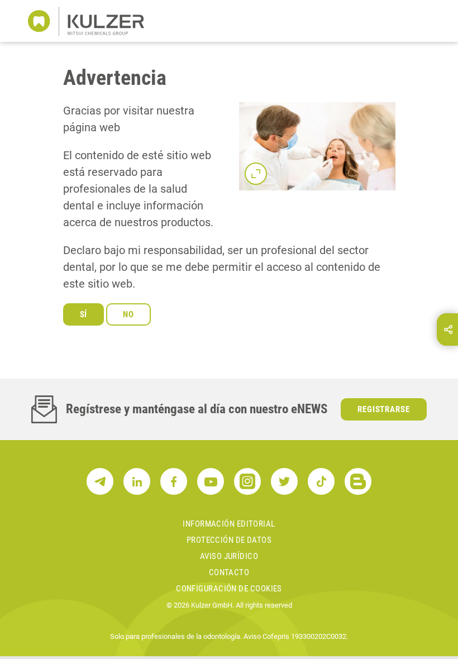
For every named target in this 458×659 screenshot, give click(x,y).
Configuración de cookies (229, 589)
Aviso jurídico (229, 556)
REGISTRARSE (384, 409)
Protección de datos (229, 540)
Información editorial (229, 524)
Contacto (229, 572)
